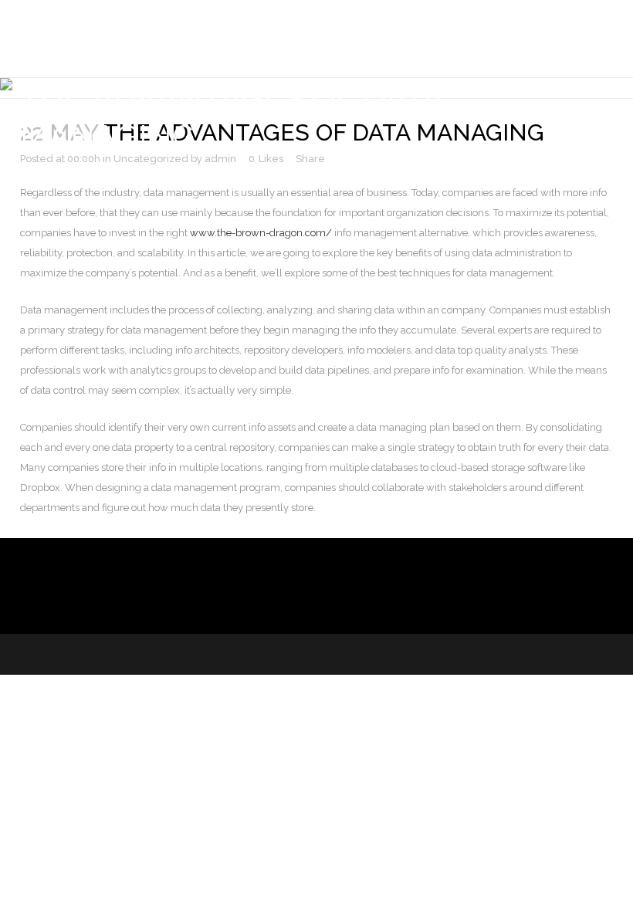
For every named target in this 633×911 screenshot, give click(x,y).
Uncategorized (150, 158)
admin (220, 158)
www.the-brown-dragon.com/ (261, 233)
